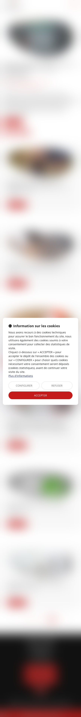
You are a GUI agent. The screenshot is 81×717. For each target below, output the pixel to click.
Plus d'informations (20, 376)
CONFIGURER (24, 385)
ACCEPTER (40, 395)
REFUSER (57, 385)
